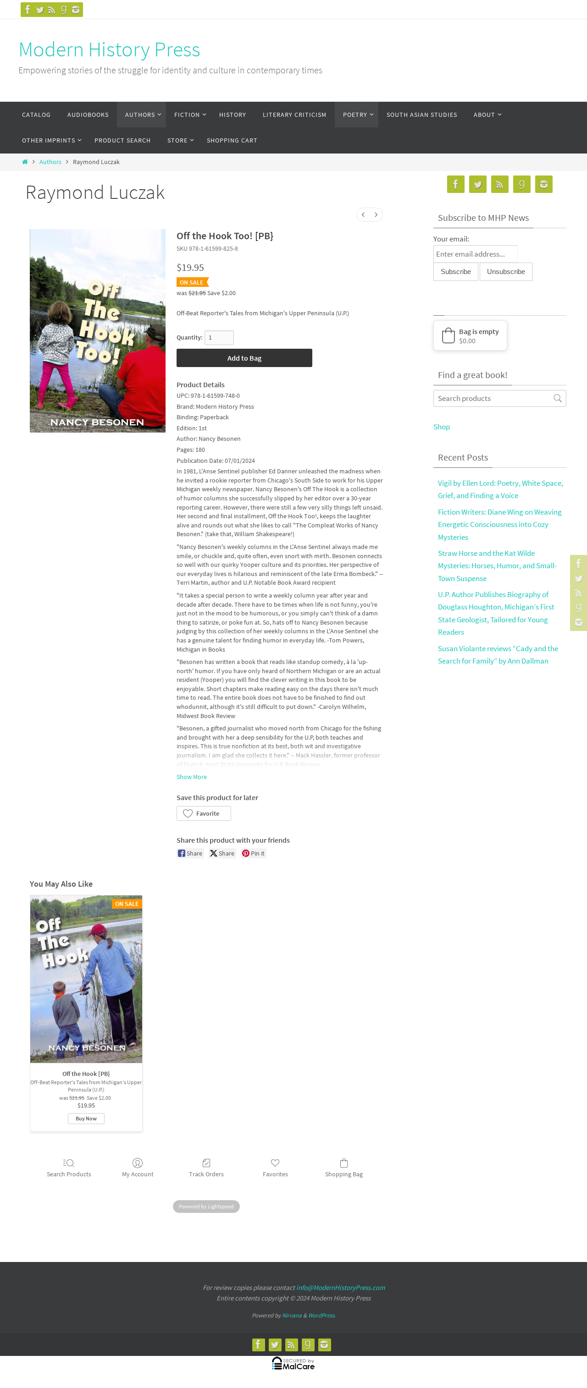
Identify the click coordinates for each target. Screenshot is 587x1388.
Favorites (275, 1174)
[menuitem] (363, 214)
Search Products (69, 1174)
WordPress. (322, 1315)
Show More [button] (192, 777)
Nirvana (292, 1315)
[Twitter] (40, 9)
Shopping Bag (344, 1174)
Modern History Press (109, 49)
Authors (50, 162)
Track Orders (206, 1174)
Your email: (451, 239)
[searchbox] (499, 398)
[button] (204, 813)
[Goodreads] (63, 9)
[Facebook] (28, 9)
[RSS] (51, 9)
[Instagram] (75, 9)
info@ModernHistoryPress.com (340, 1287)
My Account (138, 1174)
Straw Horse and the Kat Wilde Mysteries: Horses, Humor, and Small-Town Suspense (497, 565)
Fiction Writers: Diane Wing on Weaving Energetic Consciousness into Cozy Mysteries (500, 524)
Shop (441, 427)
